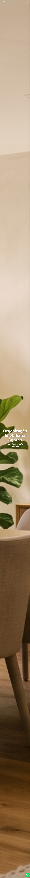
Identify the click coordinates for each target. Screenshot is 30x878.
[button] (27, 2)
